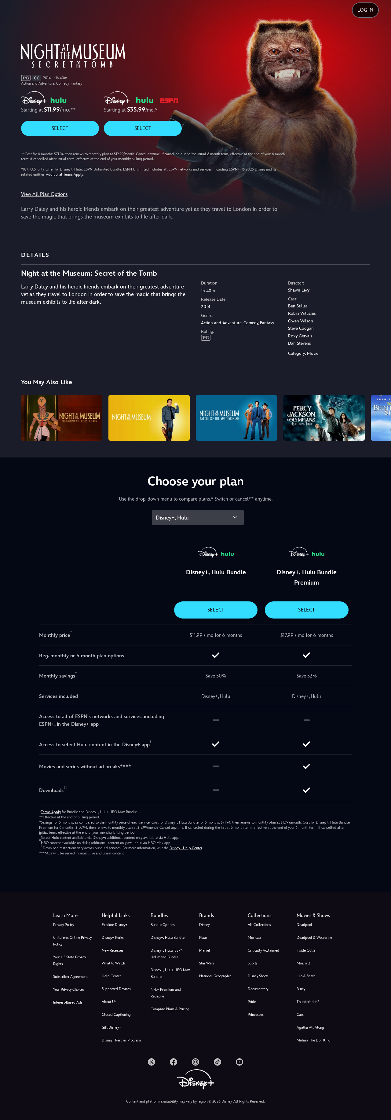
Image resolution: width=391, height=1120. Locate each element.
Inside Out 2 (306, 950)
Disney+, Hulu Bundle (168, 937)
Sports (253, 963)
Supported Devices (116, 989)
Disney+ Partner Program (121, 1040)
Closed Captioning (116, 1014)
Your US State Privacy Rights (69, 960)
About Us (109, 1002)
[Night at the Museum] (149, 418)
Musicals (254, 937)
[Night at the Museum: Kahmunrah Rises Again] (61, 418)
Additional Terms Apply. (65, 174)
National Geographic (215, 976)
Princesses (256, 1014)
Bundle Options (163, 925)
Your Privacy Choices (68, 989)
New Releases (112, 950)
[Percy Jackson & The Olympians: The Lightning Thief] (323, 418)
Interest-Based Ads (67, 1002)
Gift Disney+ (111, 1027)
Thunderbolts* (308, 1002)
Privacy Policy (63, 925)
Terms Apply (51, 812)
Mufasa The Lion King (314, 1040)
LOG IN (365, 10)
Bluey (301, 989)
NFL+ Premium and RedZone (166, 992)
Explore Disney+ (114, 925)
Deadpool (304, 925)
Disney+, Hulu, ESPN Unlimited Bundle (167, 953)
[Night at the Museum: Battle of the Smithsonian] (236, 418)
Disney (204, 925)
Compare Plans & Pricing (170, 1009)
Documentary (258, 989)
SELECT (60, 128)
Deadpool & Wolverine (314, 937)
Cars (300, 1014)
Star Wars (206, 963)
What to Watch (113, 963)
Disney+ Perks (113, 937)
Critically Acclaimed (263, 950)
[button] (122, 915)
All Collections (259, 925)
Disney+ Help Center (186, 848)
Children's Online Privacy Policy (72, 940)
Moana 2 (303, 963)
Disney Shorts (258, 976)
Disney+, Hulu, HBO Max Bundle (170, 973)
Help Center (111, 976)
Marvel (204, 950)
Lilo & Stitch (306, 976)
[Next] (379, 417)
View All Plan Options (44, 194)
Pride (252, 1002)
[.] (151, 1062)
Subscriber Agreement (70, 977)
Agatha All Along (310, 1027)
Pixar (203, 937)
